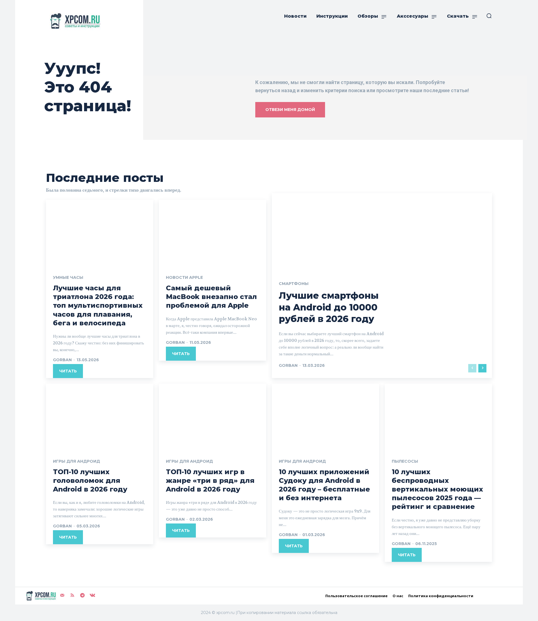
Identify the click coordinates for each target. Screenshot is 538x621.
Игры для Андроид (76, 461)
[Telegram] (82, 595)
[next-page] (482, 368)
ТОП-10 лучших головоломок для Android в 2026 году (90, 480)
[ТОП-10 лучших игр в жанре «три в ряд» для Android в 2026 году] (212, 416)
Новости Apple (184, 277)
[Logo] (74, 21)
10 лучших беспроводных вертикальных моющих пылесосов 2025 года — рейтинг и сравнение (437, 489)
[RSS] (72, 595)
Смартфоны (294, 284)
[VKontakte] (92, 595)
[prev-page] (472, 368)
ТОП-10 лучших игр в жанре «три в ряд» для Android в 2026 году (210, 480)
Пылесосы (405, 461)
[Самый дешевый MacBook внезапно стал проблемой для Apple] (212, 232)
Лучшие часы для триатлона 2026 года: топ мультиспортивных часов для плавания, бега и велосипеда (98, 305)
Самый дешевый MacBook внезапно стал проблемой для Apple (211, 296)
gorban (62, 359)
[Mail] (62, 595)
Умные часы (68, 277)
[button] (489, 16)
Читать (68, 371)
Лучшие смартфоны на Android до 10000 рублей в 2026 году (329, 307)
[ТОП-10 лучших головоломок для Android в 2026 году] (99, 416)
